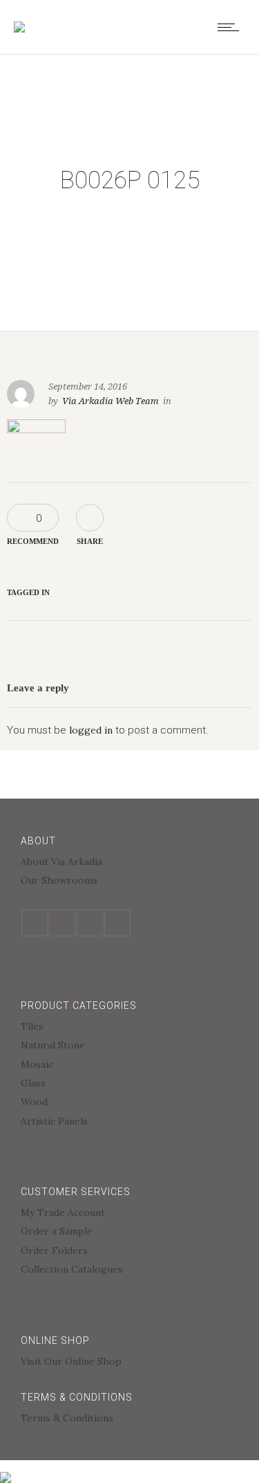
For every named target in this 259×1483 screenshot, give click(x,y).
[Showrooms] (129, 880)
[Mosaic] (129, 1066)
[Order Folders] (129, 1252)
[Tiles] (129, 1028)
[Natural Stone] (129, 1046)
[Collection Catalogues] (129, 1269)
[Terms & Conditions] (129, 1418)
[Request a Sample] (129, 1232)
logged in (91, 730)
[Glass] (129, 1084)
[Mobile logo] (5, 1468)
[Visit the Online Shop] (129, 1361)
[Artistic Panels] (129, 1121)
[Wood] (129, 1103)
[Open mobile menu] (231, 27)
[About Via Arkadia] (129, 863)
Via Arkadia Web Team (110, 401)
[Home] (19, 27)
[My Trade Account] (129, 1214)
